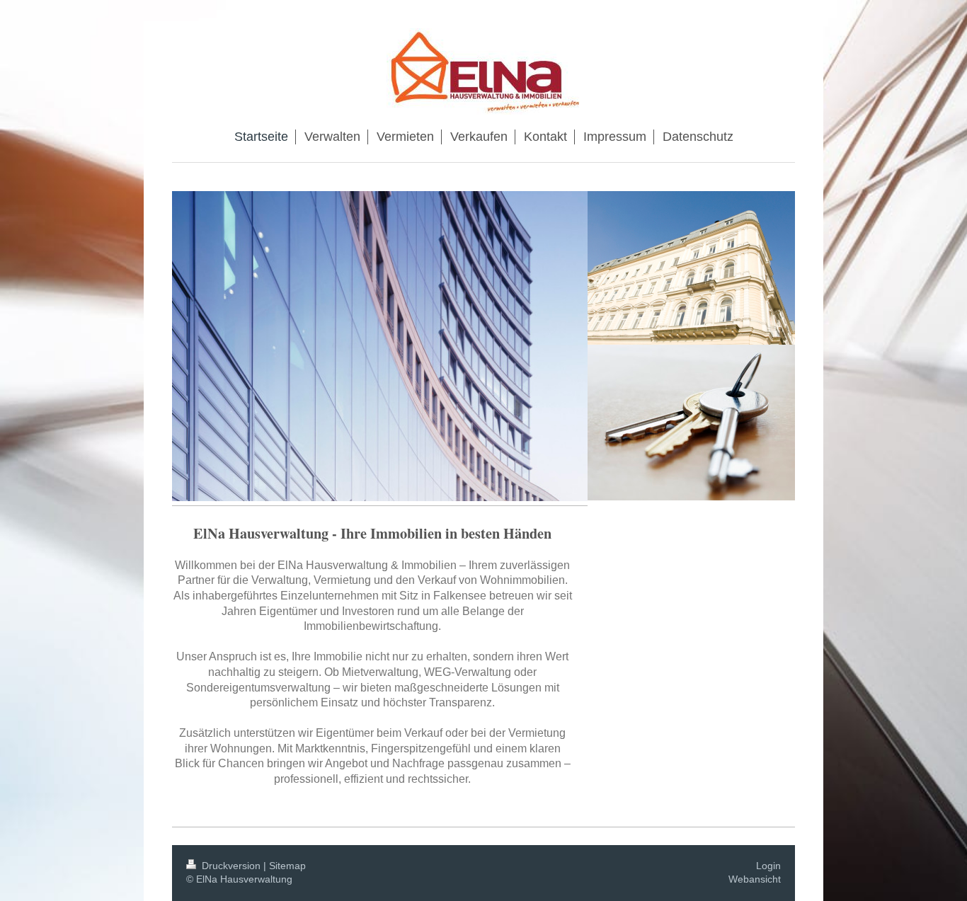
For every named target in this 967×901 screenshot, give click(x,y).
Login (768, 865)
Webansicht (754, 879)
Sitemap (287, 865)
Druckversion (231, 865)
